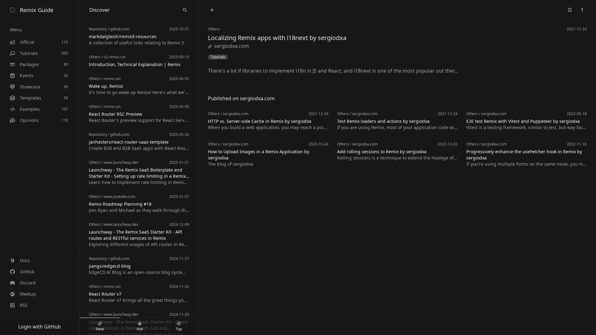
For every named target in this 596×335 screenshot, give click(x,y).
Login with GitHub (39, 326)
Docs (25, 260)
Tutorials (217, 57)
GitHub (27, 272)
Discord (28, 283)
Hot (140, 329)
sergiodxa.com (231, 45)
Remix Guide (36, 10)
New (100, 329)
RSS (24, 305)
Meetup (28, 294)
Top (179, 329)
